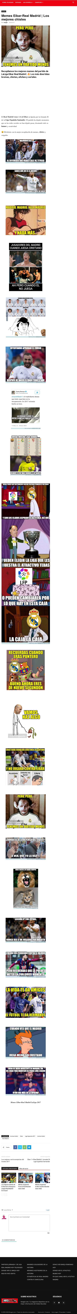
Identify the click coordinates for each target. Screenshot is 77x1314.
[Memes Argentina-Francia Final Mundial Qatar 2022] (25, 1178)
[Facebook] (15, 1147)
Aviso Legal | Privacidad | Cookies (61, 1312)
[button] (73, 2)
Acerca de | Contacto (44, 1312)
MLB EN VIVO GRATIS (8, 1273)
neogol (5, 22)
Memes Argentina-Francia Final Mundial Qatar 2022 (24, 1186)
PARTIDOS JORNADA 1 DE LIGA (11, 1264)
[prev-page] (2, 1194)
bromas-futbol (14, 1136)
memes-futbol (41, 1136)
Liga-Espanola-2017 (30, 1136)
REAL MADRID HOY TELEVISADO (11, 1267)
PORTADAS (18, 2)
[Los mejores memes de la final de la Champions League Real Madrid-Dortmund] (8, 1178)
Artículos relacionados (10, 1168)
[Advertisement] (25, 100)
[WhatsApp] (25, 1147)
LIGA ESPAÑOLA (27, 2)
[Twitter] (20, 1147)
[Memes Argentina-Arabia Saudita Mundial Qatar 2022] (42, 1178)
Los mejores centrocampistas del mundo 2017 (12, 1160)
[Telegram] (29, 1147)
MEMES (4, 11)
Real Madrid (5, 1138)
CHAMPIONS (38, 2)
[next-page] (6, 1194)
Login (48, 1210)
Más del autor (23, 1168)
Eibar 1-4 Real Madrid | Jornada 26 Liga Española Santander (38, 1160)
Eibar (21, 1136)
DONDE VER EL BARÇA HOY (10, 1270)
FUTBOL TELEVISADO (7, 2)
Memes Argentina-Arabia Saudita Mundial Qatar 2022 (42, 1186)
